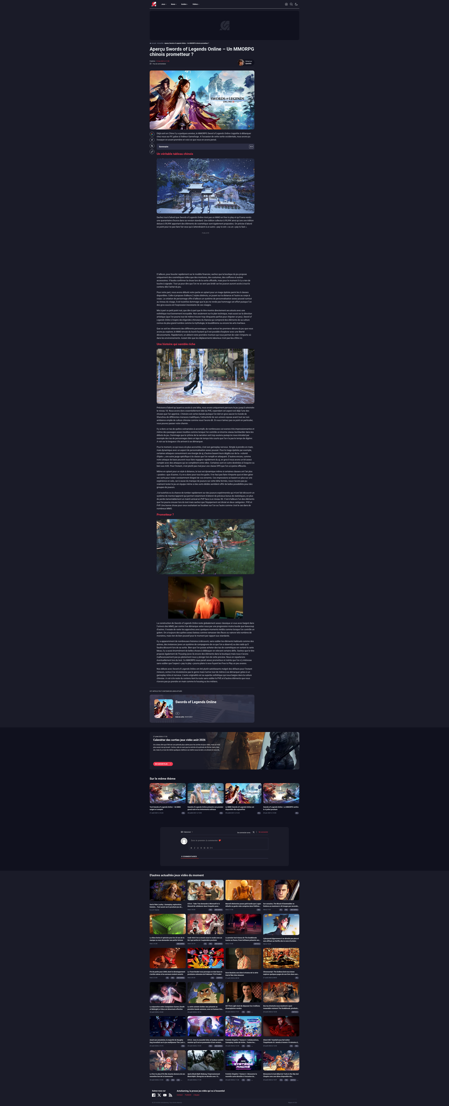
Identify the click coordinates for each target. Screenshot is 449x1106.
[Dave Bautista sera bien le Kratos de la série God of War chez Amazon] (243, 958)
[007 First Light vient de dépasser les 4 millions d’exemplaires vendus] (243, 992)
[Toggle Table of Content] (250, 147)
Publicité (188, 1095)
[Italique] (194, 848)
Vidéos (195, 4)
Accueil (154, 43)
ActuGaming (153, 4)
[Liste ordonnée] (204, 848)
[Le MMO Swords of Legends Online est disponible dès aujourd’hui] (243, 793)
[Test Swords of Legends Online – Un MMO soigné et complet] (168, 793)
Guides (183, 4)
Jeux (163, 4)
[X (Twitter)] (159, 1095)
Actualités (160, 43)
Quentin (248, 63)
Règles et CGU (292, 1102)
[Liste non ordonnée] (207, 848)
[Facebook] (153, 1095)
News (173, 4)
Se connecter (263, 832)
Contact (180, 1095)
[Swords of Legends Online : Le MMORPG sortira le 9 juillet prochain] (281, 793)
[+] (211, 848)
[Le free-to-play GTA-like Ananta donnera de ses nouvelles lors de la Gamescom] (168, 1060)
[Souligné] (198, 848)
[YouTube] (165, 1095)
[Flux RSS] (170, 1095)
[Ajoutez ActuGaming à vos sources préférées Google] (152, 134)
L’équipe (196, 1095)
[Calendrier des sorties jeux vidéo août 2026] (224, 750)
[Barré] (201, 848)
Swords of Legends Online (195, 702)
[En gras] (191, 848)
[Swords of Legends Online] (163, 708)
